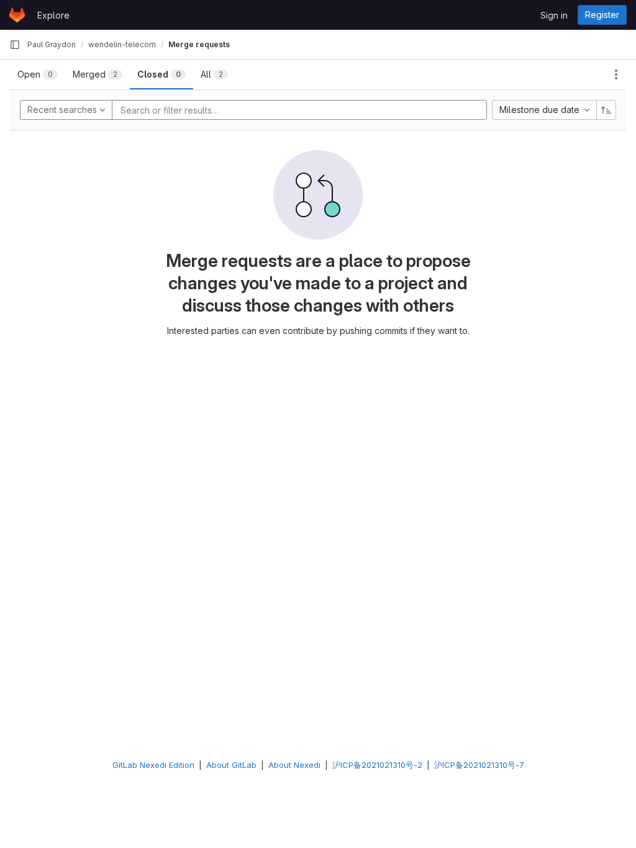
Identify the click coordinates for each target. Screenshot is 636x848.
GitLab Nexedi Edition (153, 765)
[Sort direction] (606, 110)
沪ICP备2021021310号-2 (377, 765)
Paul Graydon (51, 44)
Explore (53, 15)
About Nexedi (294, 765)
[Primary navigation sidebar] (15, 45)
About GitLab (231, 765)
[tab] (37, 74)
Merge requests (199, 44)
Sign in (554, 15)
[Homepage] (17, 15)
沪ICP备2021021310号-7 (479, 765)
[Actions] (616, 74)
